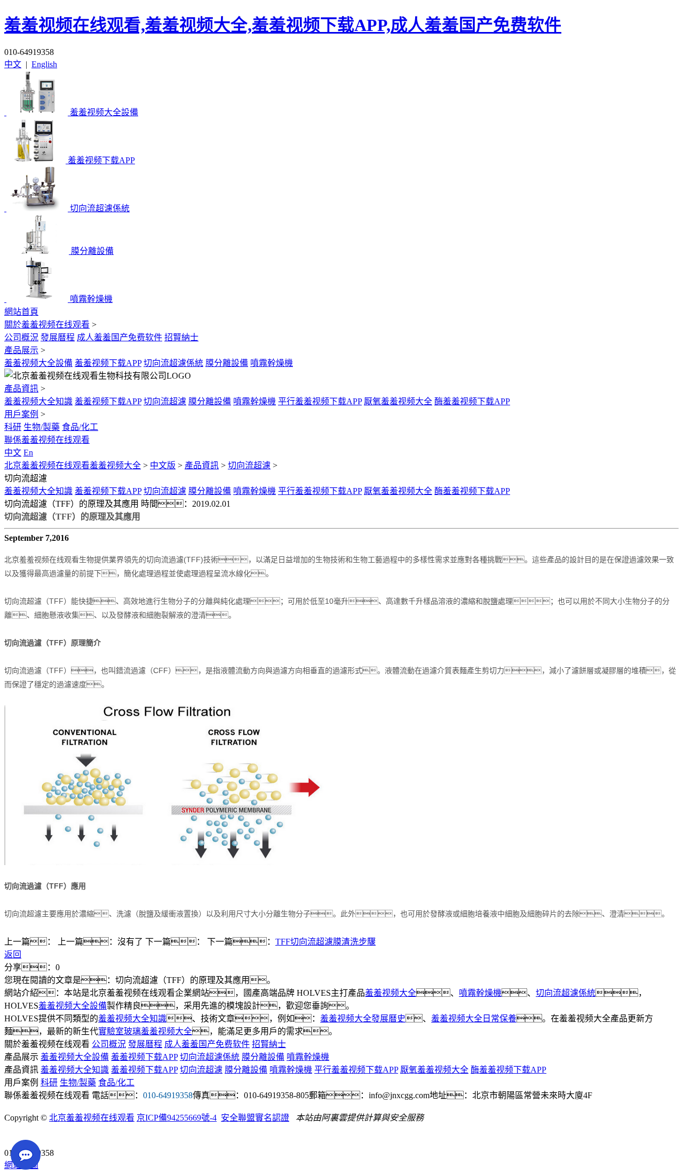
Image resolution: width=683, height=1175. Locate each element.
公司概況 (21, 337)
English (44, 64)
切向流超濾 (165, 401)
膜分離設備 (226, 362)
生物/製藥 (41, 426)
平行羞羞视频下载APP (320, 401)
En (28, 452)
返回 (12, 954)
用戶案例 (21, 414)
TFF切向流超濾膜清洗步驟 (325, 941)
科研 (12, 426)
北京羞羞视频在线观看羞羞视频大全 (72, 465)
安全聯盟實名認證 (255, 1117)
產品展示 (21, 350)
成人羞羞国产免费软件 (119, 337)
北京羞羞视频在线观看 (91, 1117)
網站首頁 (21, 311)
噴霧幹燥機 (271, 362)
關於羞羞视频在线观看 (47, 324)
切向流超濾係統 (173, 362)
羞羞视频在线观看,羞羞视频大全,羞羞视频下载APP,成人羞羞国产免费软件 (282, 25)
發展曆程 (58, 337)
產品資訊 (21, 388)
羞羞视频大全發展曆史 (363, 1018)
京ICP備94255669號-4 (177, 1117)
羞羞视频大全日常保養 (474, 1018)
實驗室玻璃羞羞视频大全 (145, 1031)
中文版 (163, 465)
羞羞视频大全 (390, 992)
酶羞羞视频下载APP (472, 401)
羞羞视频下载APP (108, 362)
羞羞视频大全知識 (38, 401)
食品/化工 (80, 426)
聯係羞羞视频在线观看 (47, 439)
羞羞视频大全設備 (38, 362)
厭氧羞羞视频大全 (398, 401)
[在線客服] (16, 1136)
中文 (12, 64)
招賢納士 (181, 337)
